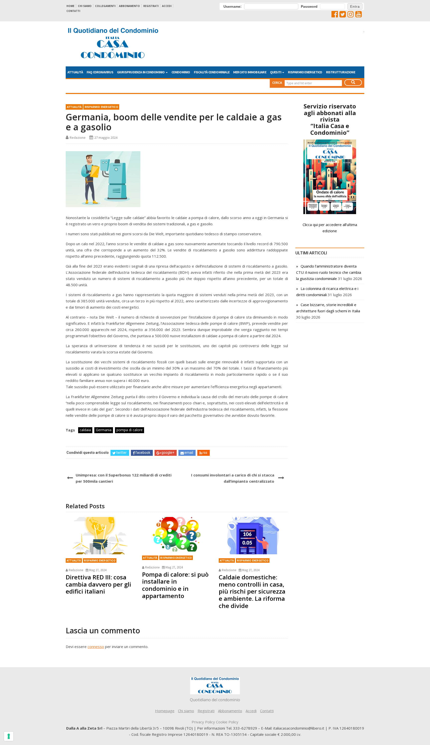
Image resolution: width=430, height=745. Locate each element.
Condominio (180, 72)
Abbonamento (129, 6)
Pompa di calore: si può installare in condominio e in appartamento (175, 585)
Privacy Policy (203, 721)
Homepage (164, 710)
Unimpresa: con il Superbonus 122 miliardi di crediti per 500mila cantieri (123, 478)
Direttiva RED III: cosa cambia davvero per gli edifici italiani (98, 584)
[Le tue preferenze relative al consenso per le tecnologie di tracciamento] (8, 736)
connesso (96, 646)
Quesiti (276, 72)
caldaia (85, 429)
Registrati (151, 6)
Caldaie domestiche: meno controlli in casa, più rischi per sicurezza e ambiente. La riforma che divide (252, 591)
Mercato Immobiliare (249, 72)
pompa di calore (129, 429)
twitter (121, 453)
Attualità (75, 72)
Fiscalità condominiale (211, 72)
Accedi (166, 6)
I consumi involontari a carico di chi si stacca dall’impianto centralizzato (232, 478)
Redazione (78, 137)
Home (70, 6)
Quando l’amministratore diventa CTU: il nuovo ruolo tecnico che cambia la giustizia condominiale (328, 272)
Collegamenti (105, 6)
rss (205, 453)
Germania (103, 429)
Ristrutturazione (340, 72)
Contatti (73, 11)
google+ (167, 453)
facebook (142, 453)
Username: (232, 6)
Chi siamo (85, 6)
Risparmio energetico (305, 72)
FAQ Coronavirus (100, 72)
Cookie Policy (227, 721)
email (188, 453)
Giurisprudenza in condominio (141, 72)
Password (309, 6)
